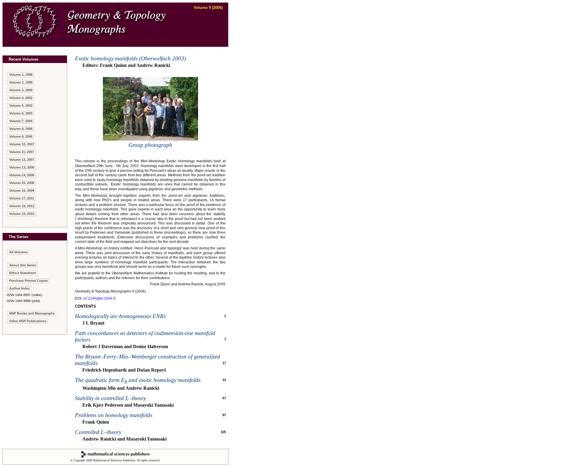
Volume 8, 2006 (20, 128)
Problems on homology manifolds (113, 415)
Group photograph (150, 145)
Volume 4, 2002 (20, 98)
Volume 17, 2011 (21, 198)
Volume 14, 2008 (21, 175)
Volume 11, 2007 (21, 152)
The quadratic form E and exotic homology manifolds (137, 380)
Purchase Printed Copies (28, 280)
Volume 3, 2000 (20, 90)
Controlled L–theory (98, 432)
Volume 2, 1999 (20, 82)
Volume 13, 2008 (21, 167)
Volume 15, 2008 (21, 183)
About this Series (22, 265)
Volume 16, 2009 (21, 190)
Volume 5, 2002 (20, 105)
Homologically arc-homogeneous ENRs (120, 316)
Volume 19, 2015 (21, 214)
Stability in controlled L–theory (110, 398)
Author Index (19, 288)
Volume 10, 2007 (21, 144)
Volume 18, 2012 (21, 206)
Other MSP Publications (27, 321)
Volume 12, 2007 (21, 159)
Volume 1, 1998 (20, 74)
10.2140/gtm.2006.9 (99, 298)
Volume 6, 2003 (20, 113)
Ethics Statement (22, 273)
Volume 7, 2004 (20, 121)
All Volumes (18, 252)
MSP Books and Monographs (32, 313)
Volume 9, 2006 (20, 136)
